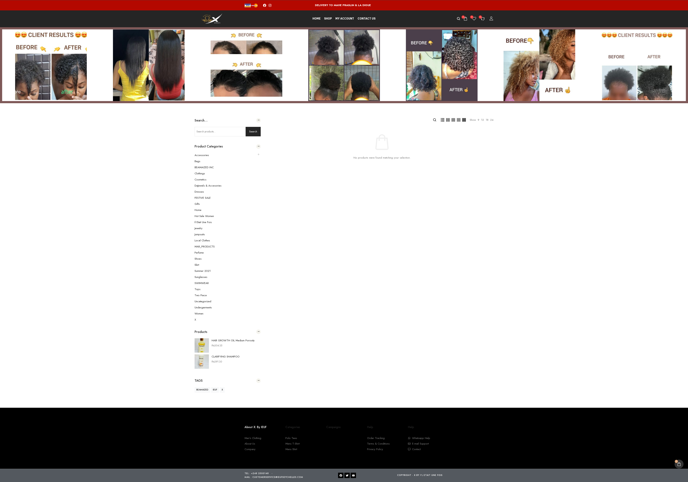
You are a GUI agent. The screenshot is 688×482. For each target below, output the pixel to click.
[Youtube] (353, 475)
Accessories (202, 155)
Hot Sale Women (204, 216)
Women (199, 314)
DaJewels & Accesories (208, 186)
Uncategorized (203, 301)
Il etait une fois (203, 222)
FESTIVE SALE (203, 198)
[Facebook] (264, 5)
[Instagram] (270, 5)
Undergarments (203, 307)
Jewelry (198, 228)
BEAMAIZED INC (204, 167)
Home (316, 18)
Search (253, 131)
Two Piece (201, 295)
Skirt (197, 265)
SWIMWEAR (202, 283)
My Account (344, 18)
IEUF (215, 389)
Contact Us (367, 18)
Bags (197, 161)
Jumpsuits (200, 234)
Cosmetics (200, 180)
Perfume (199, 253)
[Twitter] (347, 475)
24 (491, 120)
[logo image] (211, 18)
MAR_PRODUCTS (205, 247)
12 (482, 120)
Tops (197, 289)
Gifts (197, 204)
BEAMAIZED (202, 389)
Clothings (200, 173)
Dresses (199, 192)
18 (487, 120)
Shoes (198, 259)
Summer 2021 (203, 271)
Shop (328, 18)
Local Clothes (202, 240)
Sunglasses (201, 277)
